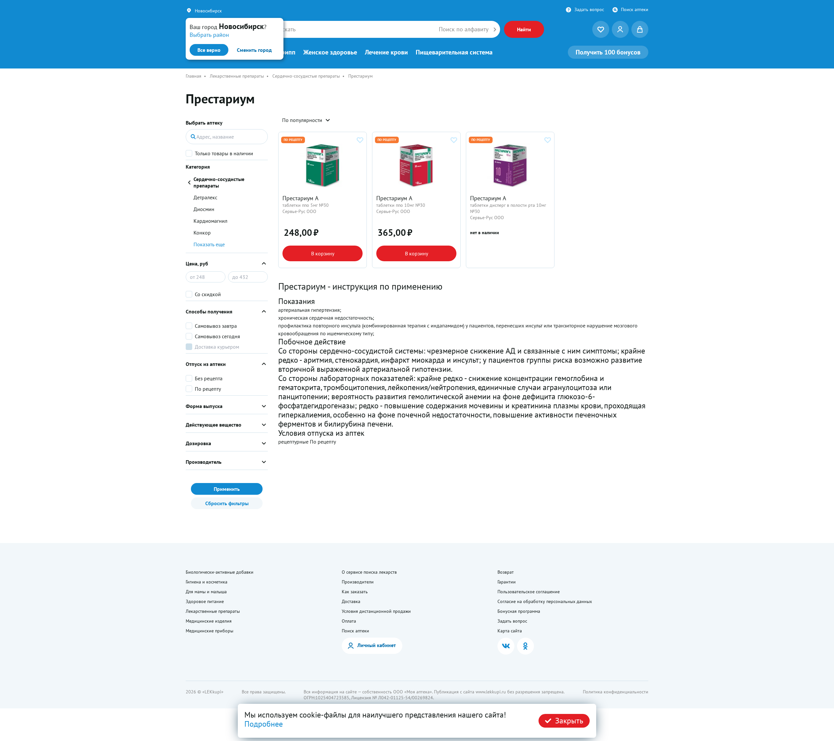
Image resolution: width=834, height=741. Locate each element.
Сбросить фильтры (227, 503)
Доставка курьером (217, 346)
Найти (524, 29)
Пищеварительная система (454, 52)
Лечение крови (386, 52)
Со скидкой (208, 294)
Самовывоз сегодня (217, 336)
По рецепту (208, 389)
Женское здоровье (330, 52)
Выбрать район (209, 34)
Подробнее (263, 724)
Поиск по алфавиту (463, 29)
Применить (227, 489)
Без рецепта (209, 378)
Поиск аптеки (634, 9)
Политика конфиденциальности (615, 692)
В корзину (322, 253)
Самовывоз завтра (216, 326)
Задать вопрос (589, 9)
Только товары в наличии (224, 153)
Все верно (209, 50)
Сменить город (254, 50)
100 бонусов (608, 52)
